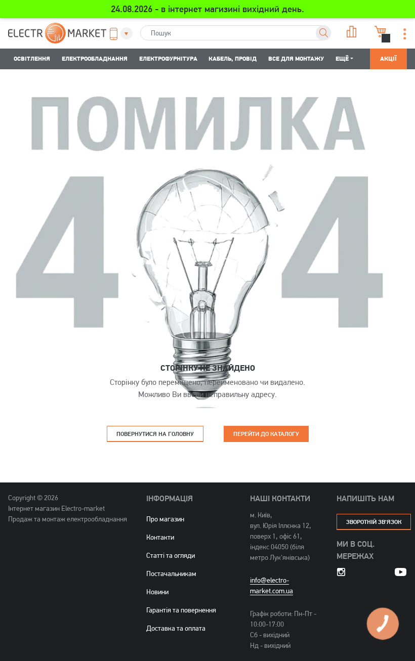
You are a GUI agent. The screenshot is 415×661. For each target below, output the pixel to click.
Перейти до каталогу (266, 433)
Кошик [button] (379, 31)
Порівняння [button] (350, 31)
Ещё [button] (342, 58)
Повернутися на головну (155, 433)
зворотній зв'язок (373, 521)
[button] (118, 34)
